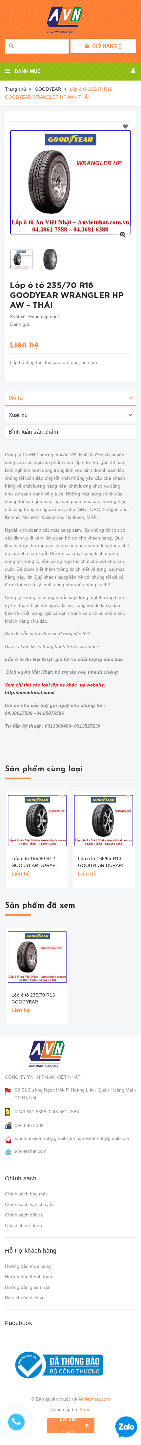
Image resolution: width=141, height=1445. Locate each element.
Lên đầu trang (68, 1425)
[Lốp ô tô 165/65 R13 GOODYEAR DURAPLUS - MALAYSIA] (104, 820)
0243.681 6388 (30, 1111)
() (107, 46)
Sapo (85, 1409)
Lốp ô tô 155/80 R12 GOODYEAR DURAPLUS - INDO (37, 862)
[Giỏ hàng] (87, 46)
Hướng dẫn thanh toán (28, 1276)
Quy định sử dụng (23, 1225)
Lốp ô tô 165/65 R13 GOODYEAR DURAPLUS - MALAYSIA (104, 862)
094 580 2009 (29, 1125)
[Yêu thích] (125, 127)
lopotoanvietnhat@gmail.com (45, 1138)
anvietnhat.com (31, 1151)
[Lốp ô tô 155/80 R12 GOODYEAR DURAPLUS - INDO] (37, 820)
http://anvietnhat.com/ (29, 692)
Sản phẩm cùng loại (44, 769)
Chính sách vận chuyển (29, 1204)
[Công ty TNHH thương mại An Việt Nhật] (53, 1054)
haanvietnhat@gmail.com (102, 1138)
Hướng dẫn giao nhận (27, 1287)
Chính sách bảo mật (26, 1193)
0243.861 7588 (63, 1111)
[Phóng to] (122, 234)
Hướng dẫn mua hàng (28, 1266)
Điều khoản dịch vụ (25, 1297)
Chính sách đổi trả (24, 1214)
